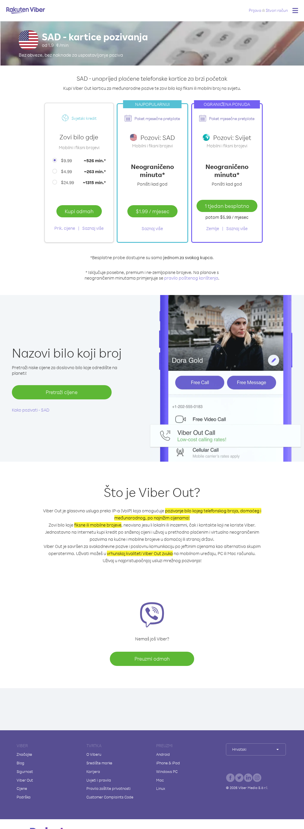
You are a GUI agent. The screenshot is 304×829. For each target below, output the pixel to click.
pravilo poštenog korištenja (191, 278)
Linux (160, 788)
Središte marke (99, 763)
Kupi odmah (79, 211)
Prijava (255, 10)
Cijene (22, 788)
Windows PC (167, 771)
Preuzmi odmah (152, 659)
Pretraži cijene (61, 392)
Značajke (24, 754)
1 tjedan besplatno (227, 206)
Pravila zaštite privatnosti (108, 788)
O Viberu (93, 754)
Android (163, 754)
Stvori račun (277, 10)
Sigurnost (25, 771)
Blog (20, 763)
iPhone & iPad (168, 763)
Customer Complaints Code (109, 797)
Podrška (24, 797)
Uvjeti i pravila (98, 780)
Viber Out (25, 780)
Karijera (93, 771)
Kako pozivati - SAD (30, 410)
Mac (160, 780)
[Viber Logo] (25, 10)
